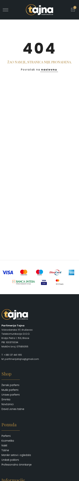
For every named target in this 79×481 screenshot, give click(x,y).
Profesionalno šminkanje (16, 464)
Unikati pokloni (10, 460)
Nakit (4, 445)
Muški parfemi (9, 390)
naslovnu (49, 69)
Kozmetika (7, 441)
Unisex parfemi (10, 395)
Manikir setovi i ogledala (16, 455)
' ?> (10, 10)
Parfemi (6, 436)
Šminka (5, 399)
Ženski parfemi (10, 385)
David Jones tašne (12, 409)
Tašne (5, 450)
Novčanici (7, 404)
